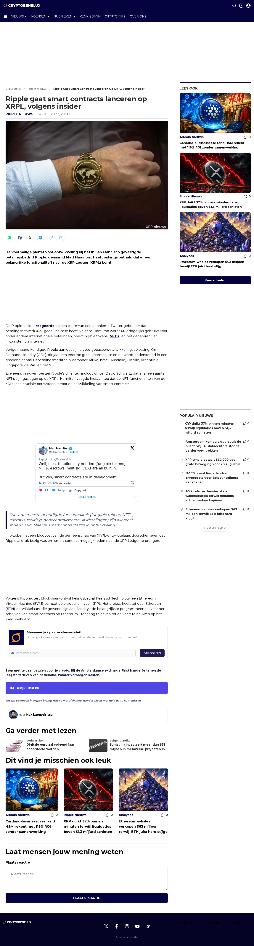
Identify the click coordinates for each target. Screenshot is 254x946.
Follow (74, 452)
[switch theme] (241, 5)
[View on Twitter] (132, 450)
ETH (10, 609)
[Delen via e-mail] (61, 237)
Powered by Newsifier (127, 937)
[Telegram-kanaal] (148, 926)
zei (47, 373)
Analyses (126, 815)
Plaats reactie (86, 898)
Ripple (40, 257)
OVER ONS (138, 16)
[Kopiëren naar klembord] (51, 237)
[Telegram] (40, 237)
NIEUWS (17, 16)
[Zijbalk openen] (5, 16)
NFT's (114, 336)
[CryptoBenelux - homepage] (22, 6)
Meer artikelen (215, 280)
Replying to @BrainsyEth (55, 459)
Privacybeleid (183, 923)
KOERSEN (38, 16)
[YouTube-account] (137, 926)
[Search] (234, 5)
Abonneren (152, 653)
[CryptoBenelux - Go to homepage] (17, 922)
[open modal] (248, 5)
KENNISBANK (90, 16)
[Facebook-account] (116, 926)
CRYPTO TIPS (115, 16)
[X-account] (106, 926)
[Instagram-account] (127, 926)
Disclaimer (243, 929)
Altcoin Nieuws (18, 815)
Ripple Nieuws (19, 114)
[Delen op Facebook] (19, 237)
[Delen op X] (30, 237)
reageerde (45, 326)
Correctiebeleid (209, 923)
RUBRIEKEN (63, 16)
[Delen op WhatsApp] (9, 237)
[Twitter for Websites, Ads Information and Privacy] (132, 483)
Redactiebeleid (239, 923)
